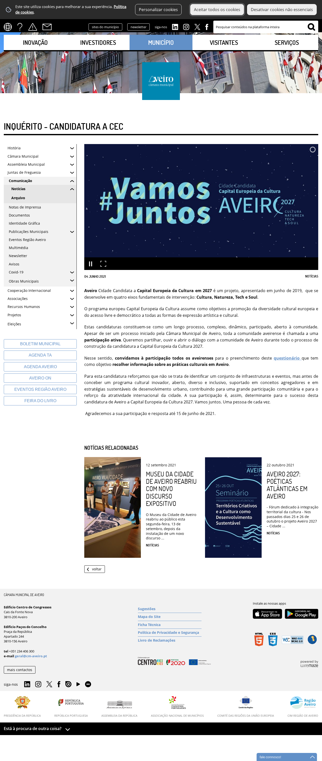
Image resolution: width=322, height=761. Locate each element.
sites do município (105, 27)
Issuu (68, 684)
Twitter (197, 26)
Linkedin (175, 26)
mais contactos (19, 669)
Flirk (88, 684)
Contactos (47, 27)
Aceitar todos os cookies (217, 9)
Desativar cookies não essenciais (282, 9)
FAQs (20, 27)
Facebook (206, 26)
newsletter (138, 27)
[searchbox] (265, 27)
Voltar (97, 569)
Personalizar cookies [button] (158, 9)
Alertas (32, 27)
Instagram (186, 26)
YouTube (78, 685)
